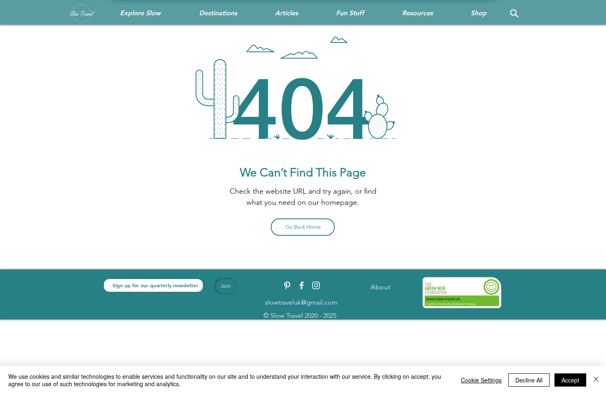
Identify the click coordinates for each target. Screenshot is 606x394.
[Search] (514, 13)
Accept (570, 380)
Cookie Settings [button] (481, 380)
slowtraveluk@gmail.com (301, 302)
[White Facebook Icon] (301, 285)
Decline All (529, 380)
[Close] (596, 380)
